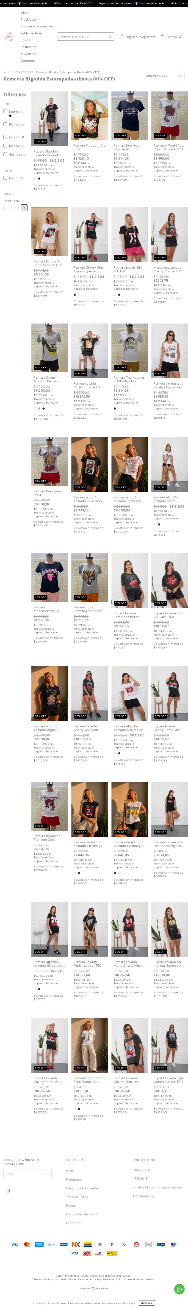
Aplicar (24, 207)
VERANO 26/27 (23, 72)
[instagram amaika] (7, 1190)
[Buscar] (110, 36)
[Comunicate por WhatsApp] (179, 1289)
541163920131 (142, 1170)
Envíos (25, 40)
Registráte (148, 37)
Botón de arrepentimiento (137, 1279)
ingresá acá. (105, 1279)
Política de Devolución (83, 1214)
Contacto (28, 61)
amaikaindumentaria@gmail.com (157, 1187)
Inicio (24, 13)
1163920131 (140, 1179)
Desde (6, 201)
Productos (29, 19)
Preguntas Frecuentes (37, 26)
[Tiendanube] (94, 1289)
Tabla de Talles (32, 33)
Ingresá (132, 37)
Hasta (15, 201)
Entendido (146, 1303)
